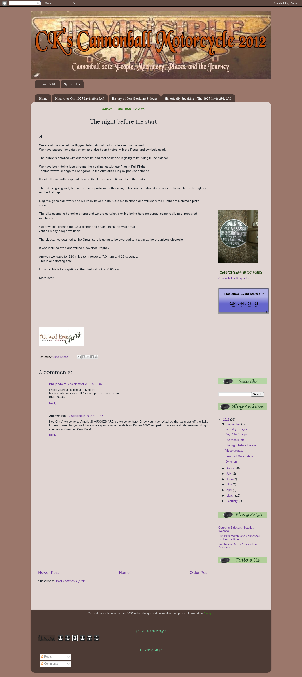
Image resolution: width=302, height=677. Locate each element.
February (232, 501)
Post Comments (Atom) (71, 581)
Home (43, 98)
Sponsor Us (72, 84)
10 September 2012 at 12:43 (85, 415)
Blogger (208, 613)
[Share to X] (88, 357)
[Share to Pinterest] (96, 357)
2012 (226, 419)
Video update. (234, 450)
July (229, 473)
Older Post (199, 572)
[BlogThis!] (83, 357)
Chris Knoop (60, 356)
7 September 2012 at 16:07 (85, 384)
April (229, 490)
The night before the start (241, 445)
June (229, 479)
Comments (50, 663)
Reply (52, 403)
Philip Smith (57, 384)
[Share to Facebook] (92, 357)
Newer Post (48, 572)
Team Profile (47, 84)
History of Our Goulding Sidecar (134, 98)
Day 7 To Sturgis (236, 434)
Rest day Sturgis (236, 429)
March (230, 495)
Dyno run (231, 461)
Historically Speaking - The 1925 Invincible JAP (198, 98)
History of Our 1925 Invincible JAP (79, 98)
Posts (47, 656)
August (231, 468)
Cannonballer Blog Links (233, 278)
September (233, 424)
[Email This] (79, 357)
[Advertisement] (123, 536)
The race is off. (235, 440)
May (229, 484)
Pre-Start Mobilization (239, 456)
